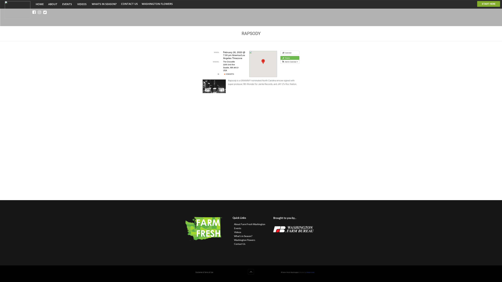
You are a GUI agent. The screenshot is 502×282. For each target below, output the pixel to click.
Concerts (229, 74)
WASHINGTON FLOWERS (157, 3)
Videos (237, 232)
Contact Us (239, 243)
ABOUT (52, 4)
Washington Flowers (244, 240)
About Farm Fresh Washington (249, 224)
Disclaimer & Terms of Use (204, 272)
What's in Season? (243, 236)
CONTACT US (129, 3)
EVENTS (67, 4)
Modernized (310, 272)
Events (237, 228)
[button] (290, 62)
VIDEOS (82, 4)
